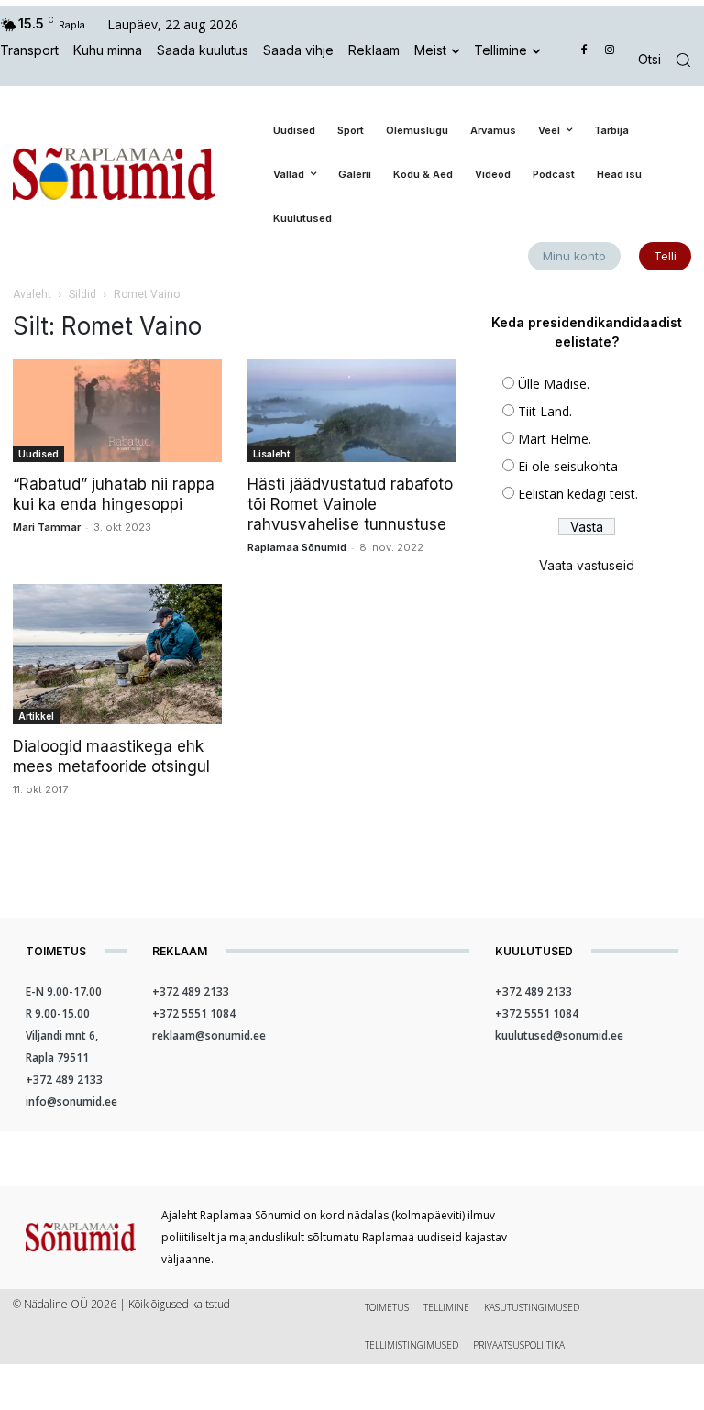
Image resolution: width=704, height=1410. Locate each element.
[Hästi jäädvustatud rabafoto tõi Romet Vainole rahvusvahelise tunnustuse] (352, 411)
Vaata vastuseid (586, 565)
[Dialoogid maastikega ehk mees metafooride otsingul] (117, 653)
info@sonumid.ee (71, 1101)
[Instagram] (609, 50)
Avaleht (32, 294)
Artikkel (36, 716)
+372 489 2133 (64, 1079)
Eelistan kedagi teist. (578, 493)
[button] (671, 60)
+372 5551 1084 (194, 1013)
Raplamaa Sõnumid (297, 547)
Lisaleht (271, 453)
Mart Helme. (554, 438)
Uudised (38, 453)
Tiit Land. (545, 411)
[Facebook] (584, 50)
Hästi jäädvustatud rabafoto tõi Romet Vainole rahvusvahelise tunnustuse (350, 504)
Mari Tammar (47, 527)
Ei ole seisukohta (568, 466)
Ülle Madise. (553, 383)
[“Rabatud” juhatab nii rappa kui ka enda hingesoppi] (117, 411)
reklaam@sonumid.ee (209, 1035)
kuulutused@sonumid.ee (559, 1035)
